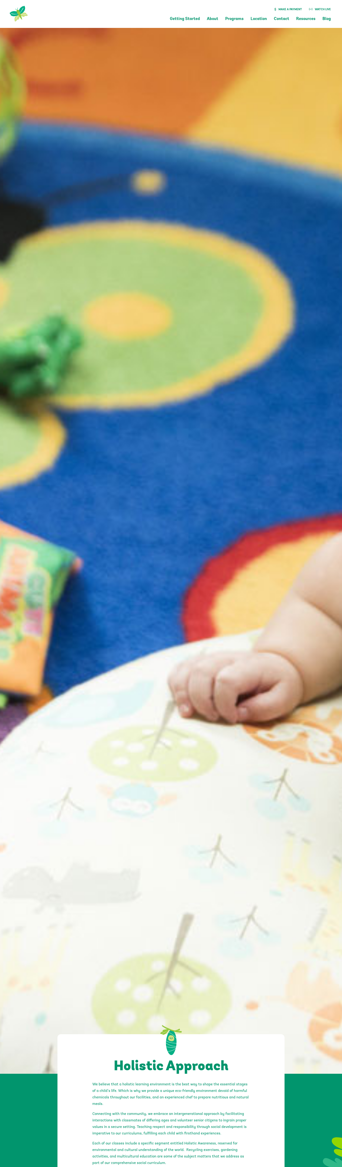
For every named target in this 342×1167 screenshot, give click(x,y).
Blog (326, 19)
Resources (305, 19)
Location (259, 19)
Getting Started (185, 19)
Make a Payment (290, 9)
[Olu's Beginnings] (19, 12)
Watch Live (323, 9)
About (212, 19)
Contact (281, 19)
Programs (234, 19)
